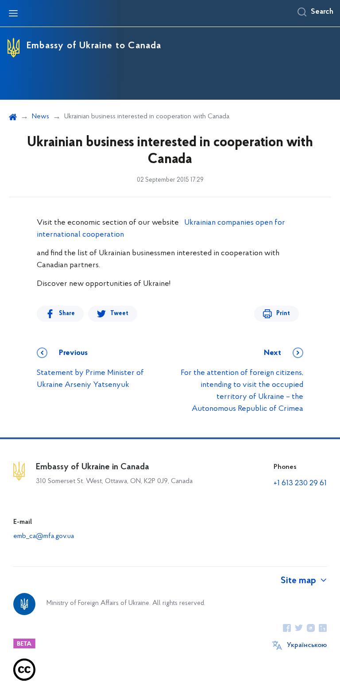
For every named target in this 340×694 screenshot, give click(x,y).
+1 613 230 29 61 (300, 483)
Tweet (119, 313)
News (40, 116)
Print (283, 313)
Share (67, 313)
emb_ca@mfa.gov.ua (43, 536)
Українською (307, 645)
